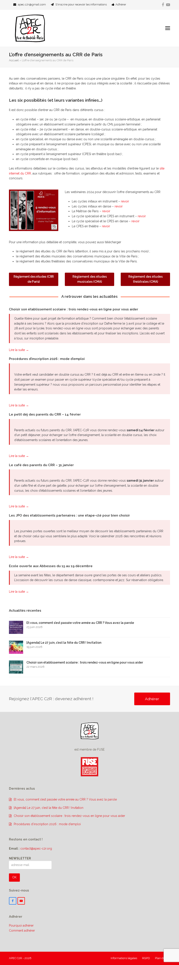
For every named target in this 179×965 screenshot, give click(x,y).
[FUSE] (89, 775)
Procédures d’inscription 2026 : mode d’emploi (47, 359)
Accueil (14, 60)
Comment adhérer (22, 930)
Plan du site (162, 958)
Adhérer (120, 4)
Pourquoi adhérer (21, 925)
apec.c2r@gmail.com (32, 4)
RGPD (146, 958)
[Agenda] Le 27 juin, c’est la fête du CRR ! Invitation (48, 807)
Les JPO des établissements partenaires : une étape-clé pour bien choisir (69, 515)
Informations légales (124, 958)
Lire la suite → (19, 350)
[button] (167, 28)
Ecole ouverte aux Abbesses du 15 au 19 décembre (51, 566)
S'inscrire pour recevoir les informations (81, 4)
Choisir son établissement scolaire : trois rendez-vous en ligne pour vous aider (73, 309)
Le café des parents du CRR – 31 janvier (41, 465)
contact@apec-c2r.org (36, 848)
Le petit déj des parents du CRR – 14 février (45, 414)
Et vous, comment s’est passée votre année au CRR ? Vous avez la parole (65, 799)
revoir (125, 201)
